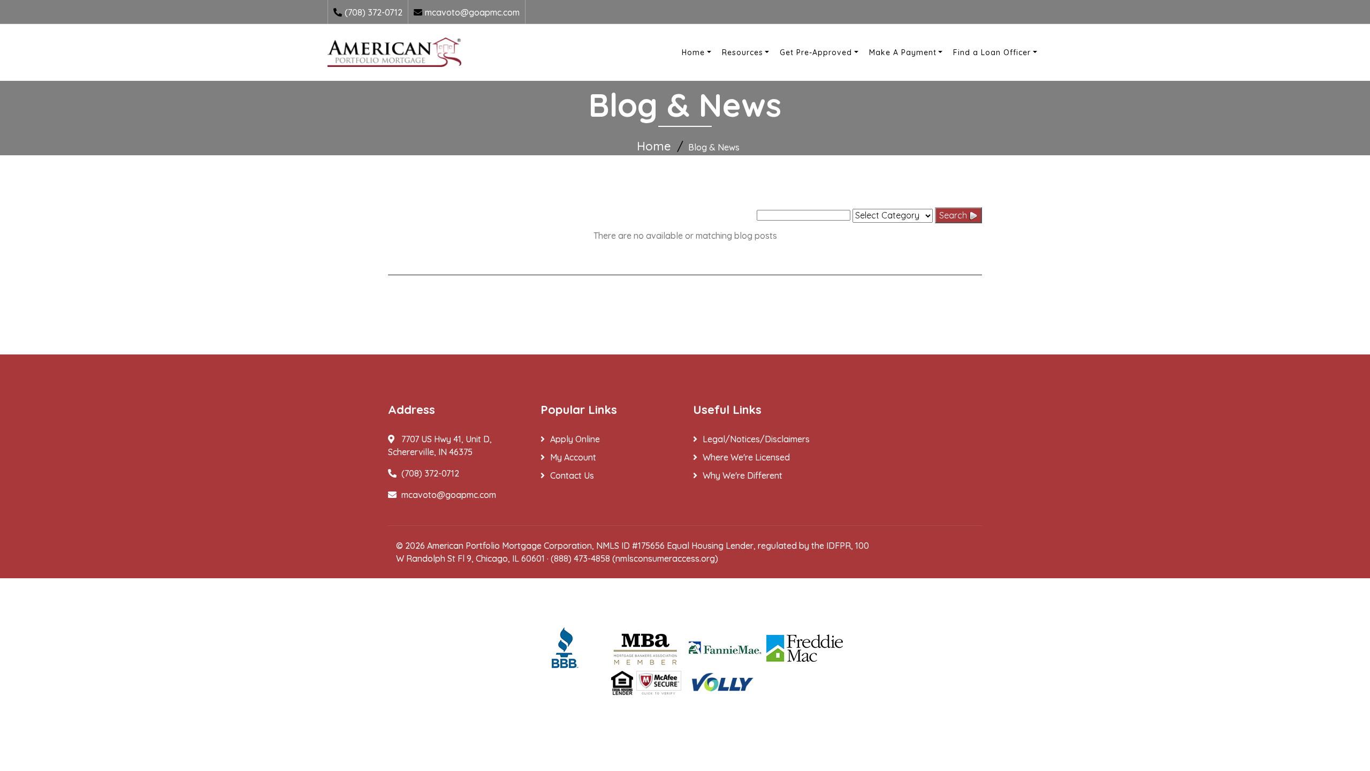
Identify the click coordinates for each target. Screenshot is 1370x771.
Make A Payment (903, 52)
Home (693, 52)
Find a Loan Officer (992, 52)
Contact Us (572, 475)
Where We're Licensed (746, 457)
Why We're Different (742, 475)
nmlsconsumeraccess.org (665, 558)
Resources (742, 52)
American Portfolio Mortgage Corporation (509, 545)
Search (954, 215)
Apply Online (575, 439)
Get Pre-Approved (816, 52)
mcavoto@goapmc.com (472, 12)
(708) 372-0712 (373, 12)
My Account (573, 457)
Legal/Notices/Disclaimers (756, 439)
